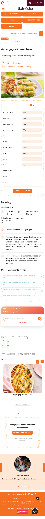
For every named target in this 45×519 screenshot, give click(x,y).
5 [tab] (26, 413)
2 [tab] (20, 413)
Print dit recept (24, 67)
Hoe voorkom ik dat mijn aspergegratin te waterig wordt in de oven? (19, 276)
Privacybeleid (22, 440)
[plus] (33, 105)
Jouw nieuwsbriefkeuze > (22, 433)
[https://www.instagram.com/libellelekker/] (29, 494)
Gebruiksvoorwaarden (15, 501)
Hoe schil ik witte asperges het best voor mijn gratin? (17, 295)
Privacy (5, 501)
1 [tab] (18, 413)
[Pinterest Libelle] (35, 494)
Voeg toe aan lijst (22, 191)
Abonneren (11, 508)
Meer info (22, 322)
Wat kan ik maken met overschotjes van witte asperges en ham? (20, 290)
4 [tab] (24, 413)
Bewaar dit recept (8, 67)
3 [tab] (22, 413)
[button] (35, 3)
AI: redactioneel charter (9, 505)
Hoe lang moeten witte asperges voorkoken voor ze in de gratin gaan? (19, 283)
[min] (30, 105)
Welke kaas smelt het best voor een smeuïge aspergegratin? (19, 301)
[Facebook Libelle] (26, 494)
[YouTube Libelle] (32, 494)
